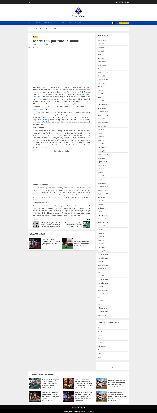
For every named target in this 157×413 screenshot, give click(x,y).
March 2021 (101, 244)
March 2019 (101, 304)
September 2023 (103, 162)
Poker (63, 23)
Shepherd (36, 44)
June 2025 (101, 90)
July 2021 (101, 229)
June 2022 (101, 204)
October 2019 (102, 286)
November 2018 (103, 315)
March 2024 (101, 144)
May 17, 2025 (79, 245)
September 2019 (103, 290)
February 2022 (102, 215)
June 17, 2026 (113, 400)
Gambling (101, 339)
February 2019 (102, 308)
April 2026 (101, 55)
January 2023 (102, 183)
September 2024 (103, 122)
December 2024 (103, 112)
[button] (117, 23)
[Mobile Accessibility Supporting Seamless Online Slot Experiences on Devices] (101, 396)
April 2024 (101, 140)
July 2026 (101, 44)
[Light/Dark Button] (113, 23)
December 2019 (103, 279)
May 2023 (101, 176)
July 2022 (101, 201)
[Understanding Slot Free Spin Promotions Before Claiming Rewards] (101, 383)
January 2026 (102, 65)
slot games (101, 353)
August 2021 (102, 226)
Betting (37, 23)
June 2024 (101, 133)
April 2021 (101, 240)
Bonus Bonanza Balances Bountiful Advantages (82, 242)
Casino (30, 23)
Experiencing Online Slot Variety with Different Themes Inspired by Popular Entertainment (83, 395)
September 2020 (103, 265)
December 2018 (103, 312)
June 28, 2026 (79, 400)
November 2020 (103, 258)
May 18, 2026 (46, 247)
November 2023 (103, 154)
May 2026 (101, 51)
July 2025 (101, 87)
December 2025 (103, 69)
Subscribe (125, 23)
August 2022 (102, 197)
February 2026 (102, 62)
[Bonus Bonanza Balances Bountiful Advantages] (67, 243)
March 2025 (101, 101)
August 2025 (102, 83)
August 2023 (102, 165)
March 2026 (101, 58)
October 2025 (102, 76)
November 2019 (103, 283)
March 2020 (101, 276)
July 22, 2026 (113, 386)
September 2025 (103, 79)
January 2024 (102, 151)
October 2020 (102, 262)
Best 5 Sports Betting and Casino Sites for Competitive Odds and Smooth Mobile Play (50, 382)
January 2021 (102, 251)
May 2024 (101, 137)
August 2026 (102, 40)
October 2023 (102, 158)
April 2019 (101, 301)
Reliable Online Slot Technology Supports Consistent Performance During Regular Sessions (83, 382)
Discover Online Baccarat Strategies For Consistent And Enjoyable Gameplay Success (50, 395)
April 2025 (101, 97)
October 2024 (102, 119)
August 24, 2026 (47, 387)
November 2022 (103, 190)
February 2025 (102, 104)
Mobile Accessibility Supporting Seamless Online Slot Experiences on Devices (117, 395)
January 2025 (102, 108)
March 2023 (101, 179)
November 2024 (103, 115)
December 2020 (103, 254)
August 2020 (102, 269)
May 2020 (101, 272)
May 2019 (101, 297)
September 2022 (103, 194)
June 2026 (101, 47)
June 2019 (101, 294)
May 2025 (101, 94)
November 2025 (103, 72)
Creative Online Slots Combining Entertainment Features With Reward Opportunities (51, 242)
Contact (78, 23)
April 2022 (101, 208)
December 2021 (103, 219)
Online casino (47, 23)
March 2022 (101, 212)
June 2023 (101, 172)
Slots (56, 23)
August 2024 (102, 126)
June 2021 (101, 233)
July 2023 (101, 169)
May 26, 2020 (45, 44)
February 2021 (102, 247)
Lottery (69, 23)
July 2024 (101, 129)
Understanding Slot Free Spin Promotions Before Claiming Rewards (116, 382)
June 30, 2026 (46, 400)
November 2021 (103, 222)
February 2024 (102, 147)
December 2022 (103, 187)
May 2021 (101, 237)
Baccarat (100, 328)
